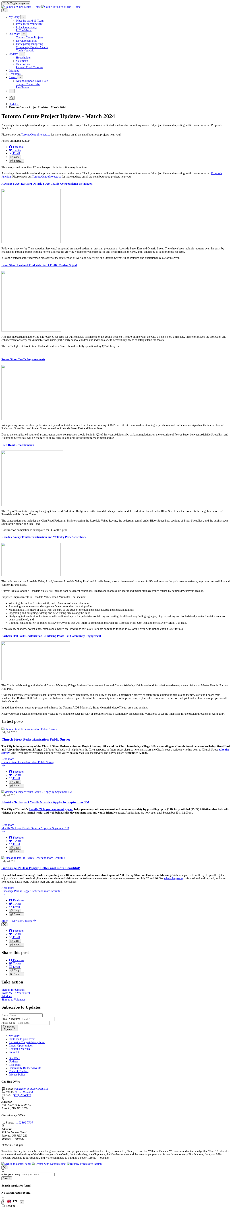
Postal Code (8, 1022)
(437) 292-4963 (22, 1095)
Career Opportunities (21, 1045)
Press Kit (14, 1052)
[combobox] (12, 1201)
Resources (14, 1064)
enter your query (10, 1174)
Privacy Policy (17, 1074)
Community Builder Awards (25, 1068)
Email (10, 1018)
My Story (14, 1035)
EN (15, 1201)
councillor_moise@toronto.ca (31, 1088)
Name (4, 1015)
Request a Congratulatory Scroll (27, 1042)
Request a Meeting (19, 1048)
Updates (14, 104)
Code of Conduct (18, 1071)
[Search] (4, 10)
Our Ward (14, 1058)
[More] (23, 17)
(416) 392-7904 (24, 1122)
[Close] (4, 924)
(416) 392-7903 (24, 1091)
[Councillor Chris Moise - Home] (40, 6)
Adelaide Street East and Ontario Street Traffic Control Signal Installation (47, 183)
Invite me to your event (22, 1039)
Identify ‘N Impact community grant (51, 809)
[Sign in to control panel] (16, 1163)
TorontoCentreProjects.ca (35, 134)
